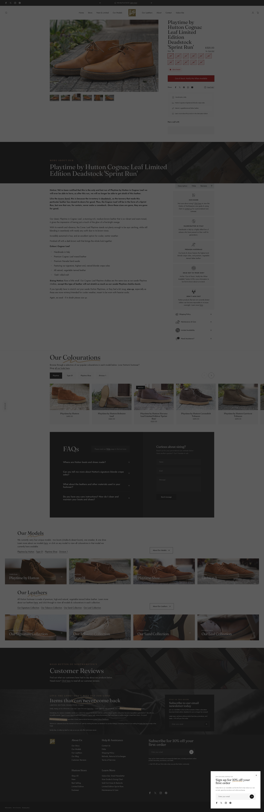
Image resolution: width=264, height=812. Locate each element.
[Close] (256, 775)
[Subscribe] (252, 796)
